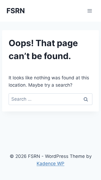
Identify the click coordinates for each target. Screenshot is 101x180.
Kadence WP (50, 163)
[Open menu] (90, 10)
